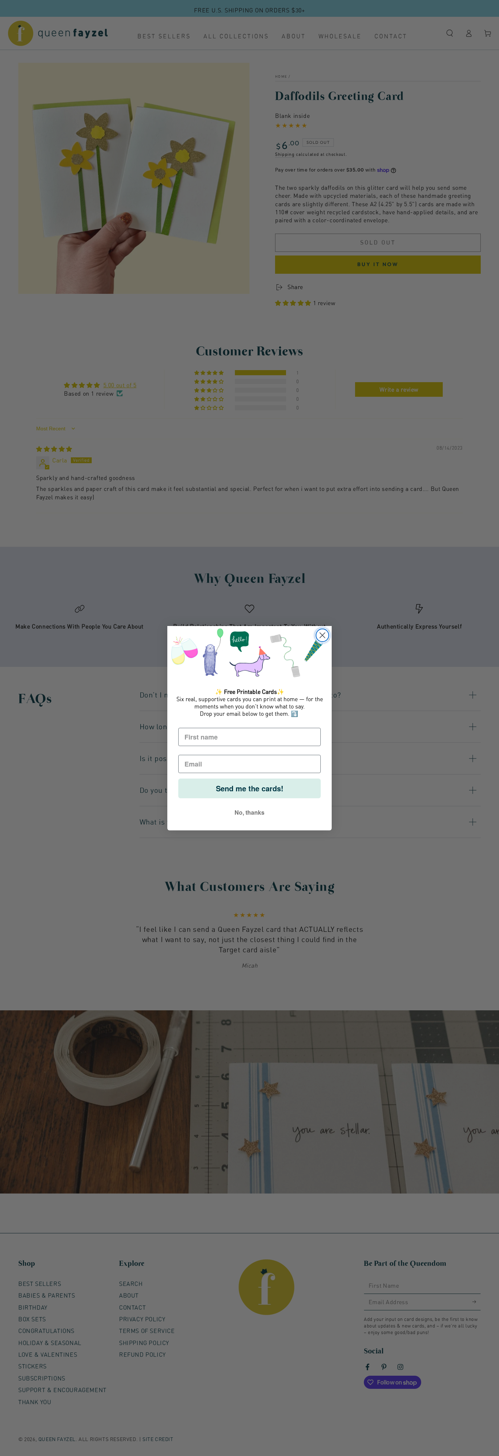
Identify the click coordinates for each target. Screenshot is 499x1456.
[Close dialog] (322, 635)
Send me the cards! (249, 788)
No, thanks (249, 812)
